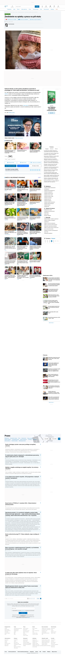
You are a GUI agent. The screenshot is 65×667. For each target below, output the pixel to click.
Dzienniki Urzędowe (26, 642)
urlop (6, 159)
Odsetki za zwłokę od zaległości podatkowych (49, 221)
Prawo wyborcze (7, 440)
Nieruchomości (46, 9)
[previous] (28, 598)
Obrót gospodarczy (7, 630)
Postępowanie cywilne (48, 209)
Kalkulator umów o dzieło (48, 194)
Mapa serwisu (54, 651)
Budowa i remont (53, 631)
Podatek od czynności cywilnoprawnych (51, 230)
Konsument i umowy (13, 438)
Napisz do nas (23, 162)
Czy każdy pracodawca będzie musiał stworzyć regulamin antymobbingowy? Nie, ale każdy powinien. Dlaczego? (51, 173)
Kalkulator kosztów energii (48, 196)
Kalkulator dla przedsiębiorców (49, 190)
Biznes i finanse (34, 628)
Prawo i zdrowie (25, 635)
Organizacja (6, 639)
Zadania (6, 642)
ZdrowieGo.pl (53, 639)
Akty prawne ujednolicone (27, 644)
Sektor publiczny (24, 9)
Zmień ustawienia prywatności (23, 651)
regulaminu (23, 610)
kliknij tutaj (28, 617)
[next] (40, 598)
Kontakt (44, 651)
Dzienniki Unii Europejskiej (27, 643)
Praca (19, 438)
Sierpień (53, 238)
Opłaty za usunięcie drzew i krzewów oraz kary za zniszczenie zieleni (51, 228)
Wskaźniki (48, 217)
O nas (6, 651)
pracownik (13, 159)
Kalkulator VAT (34, 642)
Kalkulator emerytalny (48, 197)
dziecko (6, 93)
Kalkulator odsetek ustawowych (49, 202)
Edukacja (52, 9)
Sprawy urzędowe (8, 439)
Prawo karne (46, 212)
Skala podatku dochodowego (46, 645)
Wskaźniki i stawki (45, 638)
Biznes (18, 9)
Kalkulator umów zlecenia (48, 193)
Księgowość (9, 9)
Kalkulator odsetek (35, 643)
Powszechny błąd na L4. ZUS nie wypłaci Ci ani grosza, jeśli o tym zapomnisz (51, 181)
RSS (40, 651)
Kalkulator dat (46, 206)
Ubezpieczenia (16, 630)
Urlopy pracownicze (19, 138)
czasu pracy (25, 105)
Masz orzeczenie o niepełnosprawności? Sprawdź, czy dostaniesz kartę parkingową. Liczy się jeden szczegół (51, 162)
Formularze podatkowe (54, 644)
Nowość (51, 105)
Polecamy (45, 355)
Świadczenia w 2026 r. (48, 275)
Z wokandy (30, 439)
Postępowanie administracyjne (49, 211)
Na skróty (52, 638)
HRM (14, 634)
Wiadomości (7, 438)
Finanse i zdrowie (35, 634)
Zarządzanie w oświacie (17, 644)
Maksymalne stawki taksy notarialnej (50, 226)
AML (42, 634)
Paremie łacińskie (15, 440)
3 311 (38, 598)
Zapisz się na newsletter (37, 162)
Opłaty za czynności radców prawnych (50, 224)
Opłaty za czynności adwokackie (49, 223)
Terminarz (48, 238)
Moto (41, 9)
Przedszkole (16, 639)
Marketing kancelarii (22, 440)
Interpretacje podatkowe (48, 233)
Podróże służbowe (44, 643)
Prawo (30, 9)
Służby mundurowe (23, 439)
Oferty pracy (53, 646)
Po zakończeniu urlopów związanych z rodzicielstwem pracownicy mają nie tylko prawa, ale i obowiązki (51, 151)
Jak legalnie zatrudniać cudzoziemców (51, 109)
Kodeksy (24, 645)
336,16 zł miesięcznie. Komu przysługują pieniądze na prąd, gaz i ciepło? (51, 170)
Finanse (52, 630)
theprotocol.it (53, 645)
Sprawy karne (23, 438)
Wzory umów (46, 214)
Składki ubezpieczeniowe (45, 642)
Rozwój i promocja (7, 643)
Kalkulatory (48, 186)
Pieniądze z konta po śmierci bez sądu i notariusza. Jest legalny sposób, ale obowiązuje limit (50, 165)
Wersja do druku (11, 162)
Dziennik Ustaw (25, 639)
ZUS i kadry (6, 631)
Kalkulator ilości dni (47, 199)
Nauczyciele (16, 642)
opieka (9, 159)
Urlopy (15, 631)
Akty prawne (25, 638)
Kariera (36, 651)
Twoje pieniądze (35, 9)
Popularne (46, 148)
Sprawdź (51, 112)
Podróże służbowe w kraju (46, 639)
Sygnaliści (34, 439)
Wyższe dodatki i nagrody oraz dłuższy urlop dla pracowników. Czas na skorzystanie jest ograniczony (51, 176)
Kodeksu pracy (11, 112)
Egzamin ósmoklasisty (17, 646)
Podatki (6, 628)
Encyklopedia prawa (15, 439)
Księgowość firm (7, 626)
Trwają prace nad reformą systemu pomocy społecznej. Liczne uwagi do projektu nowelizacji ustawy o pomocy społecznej (51, 168)
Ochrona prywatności (12, 651)
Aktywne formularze (50, 208)
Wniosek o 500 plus (47, 215)
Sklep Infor (24, 634)
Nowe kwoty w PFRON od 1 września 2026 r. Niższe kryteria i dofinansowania (51, 157)
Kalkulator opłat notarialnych (49, 203)
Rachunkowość (7, 629)
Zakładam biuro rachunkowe (46, 628)
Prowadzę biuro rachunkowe (46, 629)
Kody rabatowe (53, 642)
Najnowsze (51, 148)
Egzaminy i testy (16, 643)
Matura (15, 645)
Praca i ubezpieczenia (35, 630)
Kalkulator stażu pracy (35, 644)
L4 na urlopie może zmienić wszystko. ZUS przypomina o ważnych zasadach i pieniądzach (51, 154)
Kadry (14, 9)
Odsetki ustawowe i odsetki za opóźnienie (51, 218)
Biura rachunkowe (45, 626)
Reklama (48, 651)
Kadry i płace (7, 644)
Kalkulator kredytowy (47, 200)
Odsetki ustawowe (44, 644)
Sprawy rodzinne (30, 438)
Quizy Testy (46, 231)
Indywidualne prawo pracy (18, 628)
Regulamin (32, 651)
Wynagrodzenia (16, 629)
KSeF (57, 9)
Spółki (33, 629)
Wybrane (56, 148)
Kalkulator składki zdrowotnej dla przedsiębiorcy (49, 188)
